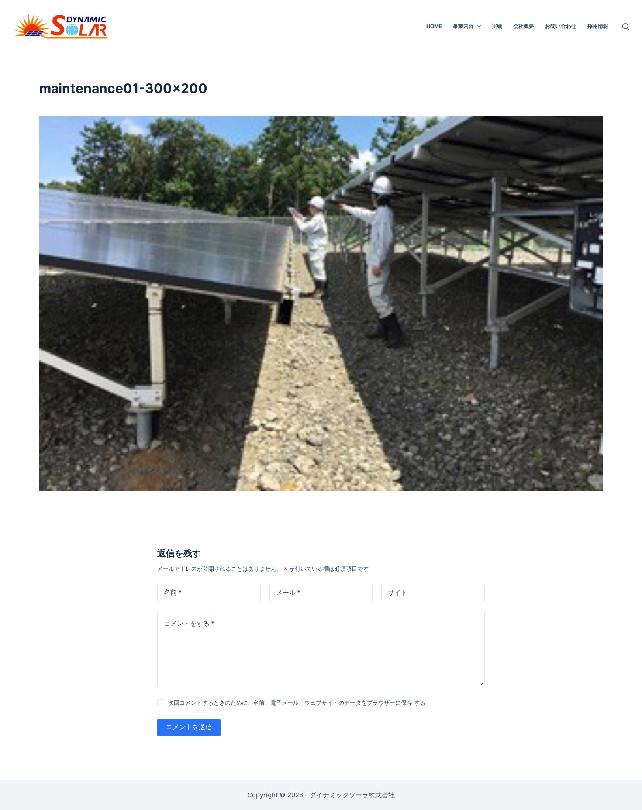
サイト (397, 592)
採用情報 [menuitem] (597, 26)
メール (288, 592)
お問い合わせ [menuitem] (560, 26)
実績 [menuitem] (497, 26)
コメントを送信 (189, 727)
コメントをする (189, 623)
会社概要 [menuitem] (523, 26)
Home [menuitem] (434, 26)
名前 (173, 592)
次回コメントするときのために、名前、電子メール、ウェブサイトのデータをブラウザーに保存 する (296, 702)
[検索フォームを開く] (625, 26)
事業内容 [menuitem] (463, 26)
